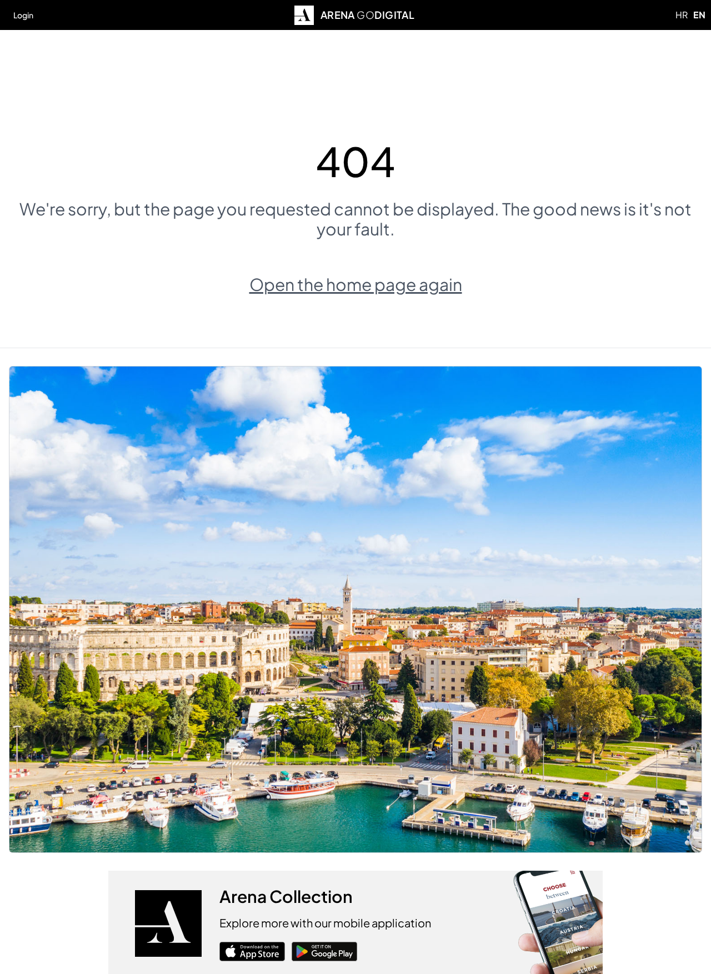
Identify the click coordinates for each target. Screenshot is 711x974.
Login (23, 15)
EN (699, 15)
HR (681, 15)
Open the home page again (355, 284)
